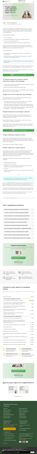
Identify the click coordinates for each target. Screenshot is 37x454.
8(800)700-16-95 (18, 262)
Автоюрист (5, 408)
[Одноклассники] (6, 443)
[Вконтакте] (4, 443)
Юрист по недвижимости (23, 411)
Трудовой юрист (22, 414)
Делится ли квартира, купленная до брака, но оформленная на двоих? (18, 228)
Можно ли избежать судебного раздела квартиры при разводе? (16, 234)
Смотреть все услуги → (18, 396)
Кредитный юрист (6, 417)
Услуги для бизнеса (22, 417)
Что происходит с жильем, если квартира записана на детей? (16, 231)
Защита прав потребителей (8, 414)
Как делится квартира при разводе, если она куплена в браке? (16, 209)
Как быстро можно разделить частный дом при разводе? (15, 222)
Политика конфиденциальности (9, 449)
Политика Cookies (24, 450)
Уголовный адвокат (22, 416)
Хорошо (32, 452)
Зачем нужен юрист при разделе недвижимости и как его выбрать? (17, 238)
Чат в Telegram (23, 430)
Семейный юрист (22, 413)
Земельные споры (6, 416)
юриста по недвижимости (7, 193)
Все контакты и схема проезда (10, 440)
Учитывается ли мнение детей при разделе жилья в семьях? (16, 225)
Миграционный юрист (23, 408)
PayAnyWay (27, 434)
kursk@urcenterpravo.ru (9, 433)
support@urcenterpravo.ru (25, 428)
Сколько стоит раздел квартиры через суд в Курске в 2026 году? (16, 219)
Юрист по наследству (23, 410)
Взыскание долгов (6, 411)
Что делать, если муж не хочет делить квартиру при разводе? (16, 212)
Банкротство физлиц (7, 410)
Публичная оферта (19, 449)
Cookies (18, 452)
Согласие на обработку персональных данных (11, 450)
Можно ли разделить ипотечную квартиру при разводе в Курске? (17, 215)
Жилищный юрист (6, 413)
